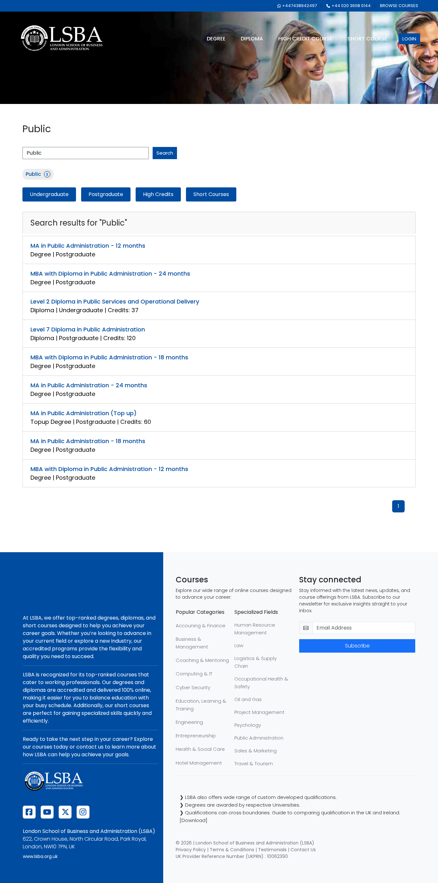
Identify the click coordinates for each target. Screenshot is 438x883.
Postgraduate (105, 194)
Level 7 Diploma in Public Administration (87, 329)
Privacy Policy (191, 849)
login (409, 38)
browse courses (399, 6)
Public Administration (258, 737)
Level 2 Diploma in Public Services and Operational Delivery (114, 301)
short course (367, 38)
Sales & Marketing (255, 750)
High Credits (158, 194)
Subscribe (357, 645)
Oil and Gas (248, 699)
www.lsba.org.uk (40, 856)
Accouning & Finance (200, 625)
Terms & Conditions (232, 849)
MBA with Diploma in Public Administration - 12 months (109, 469)
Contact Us (303, 849)
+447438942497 (299, 6)
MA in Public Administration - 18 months (87, 441)
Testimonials (272, 849)
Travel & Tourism (253, 763)
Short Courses (211, 194)
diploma (252, 38)
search (164, 153)
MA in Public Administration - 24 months (88, 385)
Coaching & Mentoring (202, 660)
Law (238, 645)
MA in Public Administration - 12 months (87, 246)
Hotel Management (199, 762)
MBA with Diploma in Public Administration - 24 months (110, 274)
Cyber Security (193, 687)
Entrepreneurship (196, 735)
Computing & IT (194, 673)
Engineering (189, 722)
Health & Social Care (200, 749)
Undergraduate (49, 194)
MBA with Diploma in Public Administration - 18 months (109, 357)
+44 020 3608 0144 (351, 6)
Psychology (247, 725)
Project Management (259, 712)
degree (216, 38)
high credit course (305, 38)
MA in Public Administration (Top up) (83, 413)
